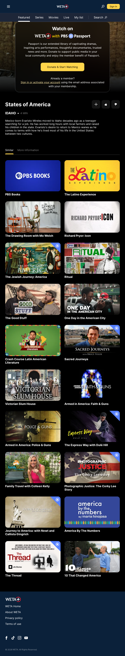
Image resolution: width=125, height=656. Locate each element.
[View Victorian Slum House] (33, 385)
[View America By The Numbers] (92, 512)
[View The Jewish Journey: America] (33, 258)
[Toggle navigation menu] (8, 6)
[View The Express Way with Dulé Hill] (92, 426)
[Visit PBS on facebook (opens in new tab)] (6, 638)
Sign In (113, 6)
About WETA (13, 612)
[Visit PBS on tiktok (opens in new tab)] (13, 638)
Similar (9, 150)
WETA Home (13, 606)
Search (98, 17)
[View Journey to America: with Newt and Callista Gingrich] (33, 512)
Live (66, 17)
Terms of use (13, 623)
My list (78, 17)
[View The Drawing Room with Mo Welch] (33, 216)
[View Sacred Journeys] (92, 340)
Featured (24, 17)
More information (28, 150)
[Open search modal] (103, 6)
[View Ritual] (92, 258)
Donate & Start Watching (62, 67)
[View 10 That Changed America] (92, 556)
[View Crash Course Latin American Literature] (33, 340)
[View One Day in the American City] (92, 299)
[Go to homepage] (63, 6)
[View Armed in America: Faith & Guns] (92, 385)
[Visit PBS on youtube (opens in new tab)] (26, 638)
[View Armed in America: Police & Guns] (33, 426)
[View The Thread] (33, 556)
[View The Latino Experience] (92, 175)
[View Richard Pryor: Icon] (92, 216)
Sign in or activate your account (40, 82)
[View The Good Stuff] (33, 299)
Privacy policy (14, 618)
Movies (53, 17)
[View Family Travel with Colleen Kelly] (33, 467)
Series (39, 17)
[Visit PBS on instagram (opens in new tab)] (19, 638)
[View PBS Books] (33, 175)
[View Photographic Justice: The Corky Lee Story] (92, 467)
